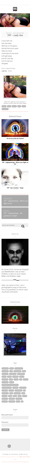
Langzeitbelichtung (6, 387)
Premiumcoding (25, 456)
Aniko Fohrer (5, 371)
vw (22, 401)
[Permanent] (15, 136)
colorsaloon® (13, 373)
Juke (21, 379)
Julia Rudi (26, 379)
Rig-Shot (24, 396)
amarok (11, 368)
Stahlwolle (11, 398)
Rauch (19, 396)
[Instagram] (9, 446)
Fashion (9, 376)
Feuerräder (15, 376)
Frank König (5, 379)
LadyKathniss (5, 382)
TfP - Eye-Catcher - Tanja (15, 188)
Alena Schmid (5, 368)
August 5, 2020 (15, 165)
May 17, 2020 (15, 189)
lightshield (4, 390)
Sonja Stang (4, 398)
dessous (4, 106)
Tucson (18, 401)
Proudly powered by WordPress (7, 456)
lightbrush (15, 387)
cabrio (24, 371)
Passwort (5, 422)
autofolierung (17, 371)
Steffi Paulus (19, 398)
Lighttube (11, 390)
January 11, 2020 (15, 140)
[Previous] (6, 86)
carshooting (5, 373)
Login (15, 459)
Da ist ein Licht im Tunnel (15, 138)
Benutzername (7, 415)
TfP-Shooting (18, 33)
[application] (15, 314)
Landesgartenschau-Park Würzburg (10, 385)
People (9, 33)
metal (19, 106)
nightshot (4, 396)
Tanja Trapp (4, 401)
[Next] (24, 86)
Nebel (23, 393)
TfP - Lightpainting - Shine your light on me (15, 163)
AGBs (27, 461)
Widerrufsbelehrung (20, 461)
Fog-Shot (22, 376)
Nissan (10, 396)
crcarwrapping (21, 373)
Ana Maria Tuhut (18, 368)
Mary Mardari (5, 393)
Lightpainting (23, 387)
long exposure (18, 390)
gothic (9, 106)
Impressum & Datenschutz (8, 461)
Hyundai (16, 379)
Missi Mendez (17, 393)
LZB (24, 390)
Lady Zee (14, 106)
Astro (11, 371)
